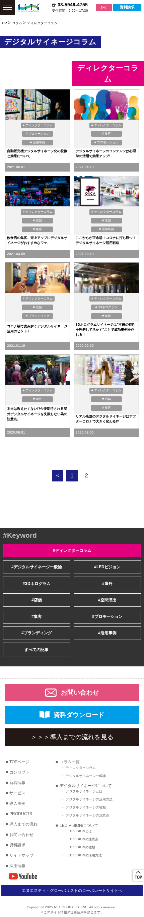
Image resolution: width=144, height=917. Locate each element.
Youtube (23, 876)
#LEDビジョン (107, 567)
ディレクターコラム (81, 768)
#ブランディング (36, 633)
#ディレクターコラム (72, 550)
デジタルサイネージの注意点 (87, 815)
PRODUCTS (20, 813)
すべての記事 (36, 649)
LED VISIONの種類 (80, 847)
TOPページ (19, 762)
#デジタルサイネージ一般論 (36, 567)
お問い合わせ (80, 692)
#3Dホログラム (37, 583)
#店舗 (36, 600)
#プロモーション (107, 616)
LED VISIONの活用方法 (84, 855)
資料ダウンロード (79, 714)
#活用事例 (107, 633)
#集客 (36, 616)
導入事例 (17, 803)
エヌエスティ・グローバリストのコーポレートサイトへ (72, 890)
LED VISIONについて (79, 825)
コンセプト (19, 772)
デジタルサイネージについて (86, 785)
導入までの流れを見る (72, 736)
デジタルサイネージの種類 (86, 807)
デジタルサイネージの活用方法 (89, 799)
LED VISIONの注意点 (82, 839)
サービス (17, 793)
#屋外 (107, 583)
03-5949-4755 (73, 4)
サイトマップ (21, 855)
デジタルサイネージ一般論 (86, 776)
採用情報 (17, 865)
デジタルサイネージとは (84, 791)
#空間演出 (107, 600)
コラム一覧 (70, 762)
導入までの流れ (23, 824)
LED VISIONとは (79, 831)
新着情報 (17, 782)
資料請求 (17, 845)
